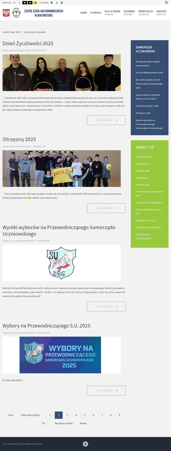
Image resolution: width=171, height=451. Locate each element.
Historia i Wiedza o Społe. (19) (148, 211)
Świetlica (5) (142, 177)
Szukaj (166, 2)
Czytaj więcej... (104, 120)
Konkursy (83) (142, 184)
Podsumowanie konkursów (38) (149, 193)
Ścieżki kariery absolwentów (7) (144, 236)
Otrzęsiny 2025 (19, 139)
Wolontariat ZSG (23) (146, 220)
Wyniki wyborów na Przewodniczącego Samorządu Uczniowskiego (59, 230)
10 (43, 423)
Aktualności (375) (144, 156)
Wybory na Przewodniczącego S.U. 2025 (46, 325)
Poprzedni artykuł (30, 415)
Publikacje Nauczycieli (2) (148, 227)
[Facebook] (85, 444)
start (10, 415)
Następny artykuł (63, 423)
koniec (83, 423)
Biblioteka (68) (143, 170)
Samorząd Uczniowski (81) (149, 202)
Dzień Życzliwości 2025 (28, 43)
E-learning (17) (143, 163)
